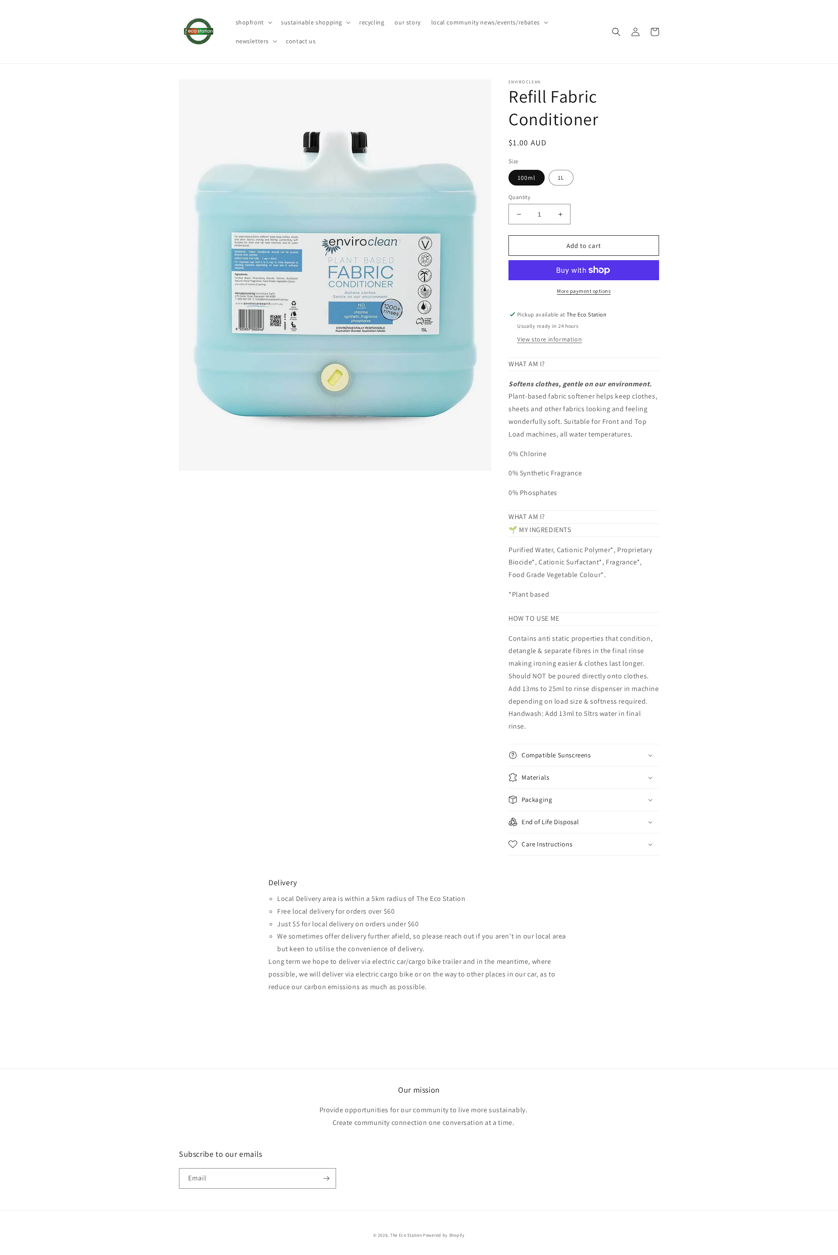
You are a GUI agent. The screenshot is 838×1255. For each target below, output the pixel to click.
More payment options (584, 291)
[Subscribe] (326, 1178)
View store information (549, 339)
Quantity (519, 197)
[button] (253, 22)
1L (561, 178)
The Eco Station (406, 1235)
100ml (527, 178)
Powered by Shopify (444, 1235)
